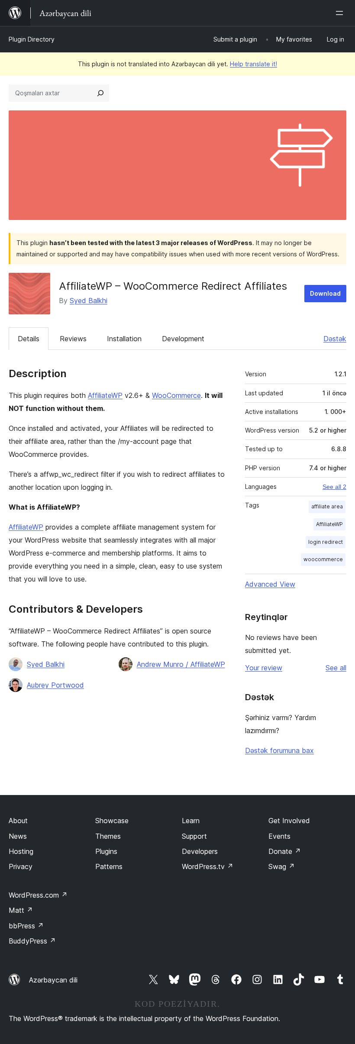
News (18, 836)
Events (279, 836)
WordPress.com (38, 895)
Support (194, 836)
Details (28, 338)
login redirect (325, 542)
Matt (21, 910)
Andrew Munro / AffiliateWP (181, 664)
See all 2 (334, 486)
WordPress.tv (207, 866)
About (18, 820)
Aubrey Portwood (55, 685)
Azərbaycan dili (53, 980)
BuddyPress (32, 941)
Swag (281, 866)
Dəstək (334, 338)
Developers (200, 851)
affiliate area (327, 506)
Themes (108, 836)
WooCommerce (176, 395)
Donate (284, 851)
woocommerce (323, 559)
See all (336, 667)
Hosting (21, 851)
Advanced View (270, 584)
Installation (124, 338)
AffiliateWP (105, 395)
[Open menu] (341, 13)
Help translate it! (253, 64)
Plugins (106, 851)
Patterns (109, 866)
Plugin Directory (32, 39)
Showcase (112, 820)
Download (325, 293)
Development (183, 338)
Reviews (73, 338)
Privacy (20, 866)
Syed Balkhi (88, 300)
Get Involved (289, 820)
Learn (191, 820)
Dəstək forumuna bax (279, 750)
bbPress (26, 925)
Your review (263, 667)
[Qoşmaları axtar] (100, 93)
